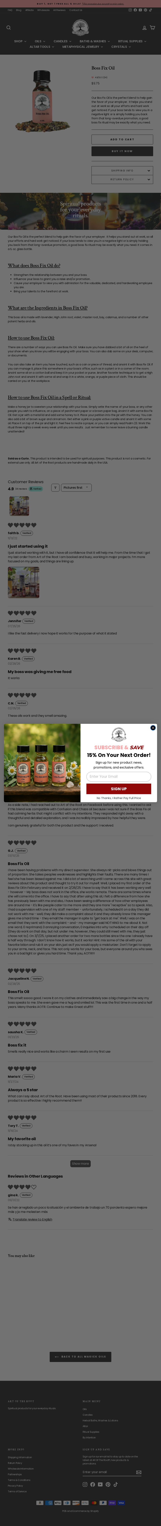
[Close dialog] (153, 727)
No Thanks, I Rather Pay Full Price (119, 798)
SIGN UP (119, 789)
